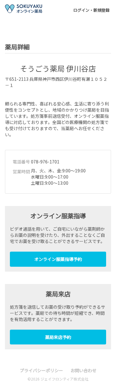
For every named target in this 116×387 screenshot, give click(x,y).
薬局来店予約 (58, 337)
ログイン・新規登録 (91, 10)
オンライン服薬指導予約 (58, 259)
